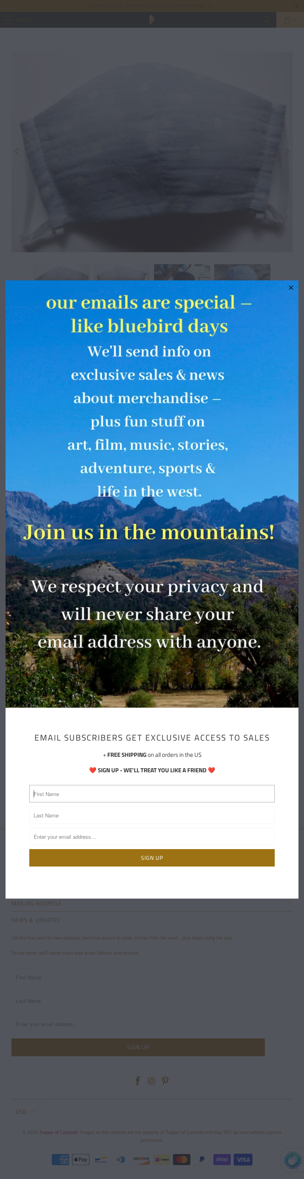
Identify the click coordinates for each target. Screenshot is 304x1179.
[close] (291, 287)
